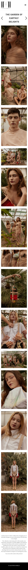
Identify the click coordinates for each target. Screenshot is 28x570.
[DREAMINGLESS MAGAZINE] (26, 18)
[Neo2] (2, 18)
